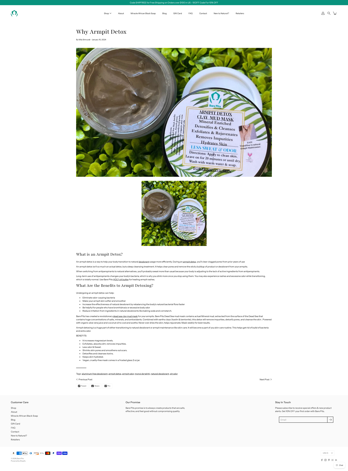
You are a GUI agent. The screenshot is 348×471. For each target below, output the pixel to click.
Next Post (264, 379)
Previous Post (85, 379)
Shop (106, 13)
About (121, 13)
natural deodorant (160, 373)
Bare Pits (20, 458)
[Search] (329, 13)
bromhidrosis (120, 307)
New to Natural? (221, 13)
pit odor (174, 373)
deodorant (144, 261)
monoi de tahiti (142, 373)
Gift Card (177, 13)
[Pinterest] (329, 460)
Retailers (240, 13)
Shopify (23, 461)
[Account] (323, 13)
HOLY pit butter (121, 279)
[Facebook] (322, 460)
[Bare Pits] (14, 13)
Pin (109, 386)
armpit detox (114, 373)
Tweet (83, 386)
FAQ (191, 13)
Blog (164, 13)
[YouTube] (332, 460)
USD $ (325, 453)
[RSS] (336, 460)
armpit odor (128, 373)
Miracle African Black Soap (143, 13)
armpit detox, (189, 261)
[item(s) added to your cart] (335, 13)
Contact (203, 13)
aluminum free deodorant (95, 373)
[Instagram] (325, 460)
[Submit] (330, 420)
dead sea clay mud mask (125, 316)
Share (97, 386)
